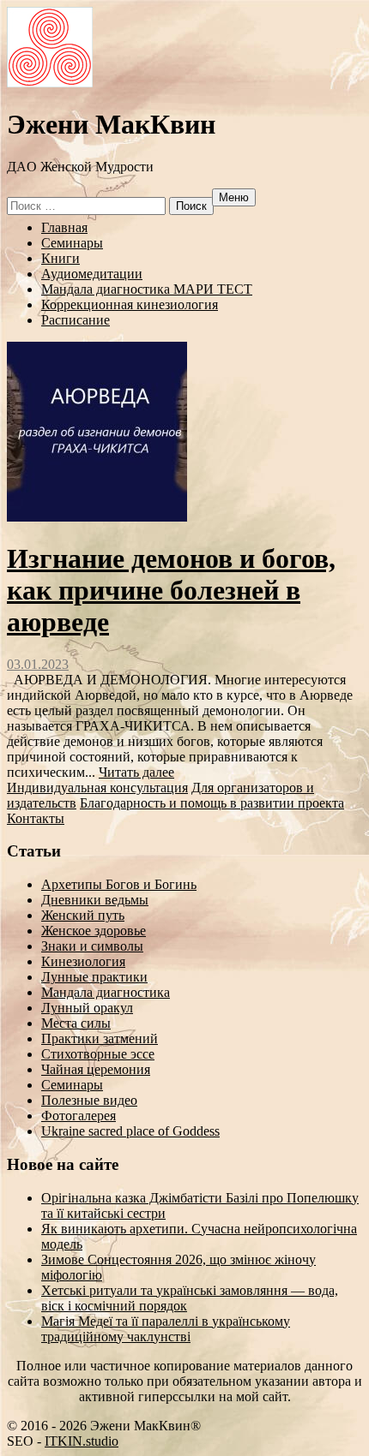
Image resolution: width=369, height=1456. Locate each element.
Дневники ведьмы (94, 899)
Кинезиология (83, 961)
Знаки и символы (92, 946)
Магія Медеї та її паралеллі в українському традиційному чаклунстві (165, 1329)
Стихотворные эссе (97, 1054)
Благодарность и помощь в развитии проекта (212, 803)
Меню (234, 197)
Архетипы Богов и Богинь (119, 884)
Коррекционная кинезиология (129, 304)
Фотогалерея (78, 1115)
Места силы (76, 1023)
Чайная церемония (95, 1069)
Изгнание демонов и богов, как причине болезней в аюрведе (171, 590)
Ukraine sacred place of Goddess (130, 1131)
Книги (60, 258)
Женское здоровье (93, 930)
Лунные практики (94, 977)
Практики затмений (99, 1038)
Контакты (35, 818)
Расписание (75, 320)
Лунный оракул (87, 1007)
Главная (64, 227)
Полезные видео (89, 1100)
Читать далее (136, 772)
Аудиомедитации (91, 273)
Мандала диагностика (105, 992)
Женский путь (82, 915)
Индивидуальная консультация (97, 787)
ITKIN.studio (81, 1441)
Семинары (72, 243)
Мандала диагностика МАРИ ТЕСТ (146, 289)
